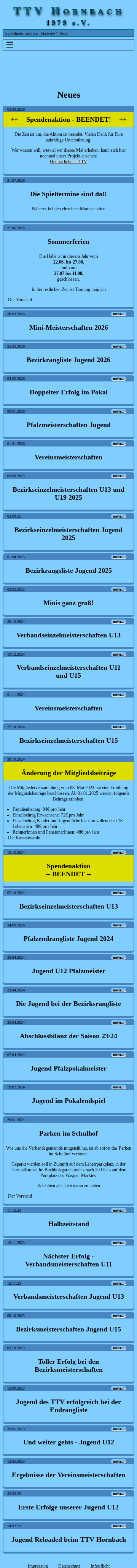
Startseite (48, 33)
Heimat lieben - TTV (68, 161)
